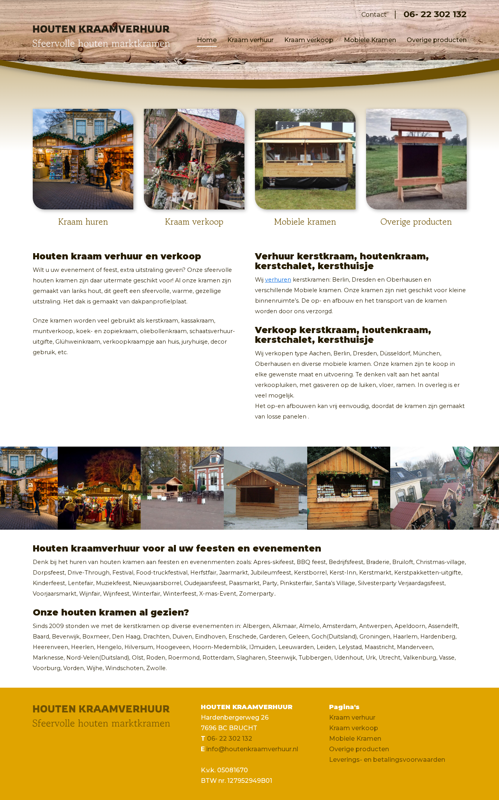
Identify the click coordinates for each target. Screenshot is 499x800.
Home (207, 40)
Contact (374, 14)
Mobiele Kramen (370, 40)
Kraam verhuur (250, 40)
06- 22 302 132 (435, 14)
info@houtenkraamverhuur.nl (252, 749)
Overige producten (437, 40)
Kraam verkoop (308, 40)
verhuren (278, 279)
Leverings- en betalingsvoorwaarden (387, 759)
